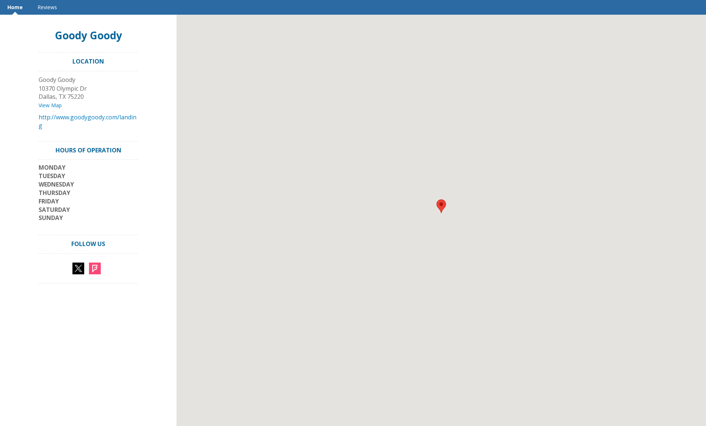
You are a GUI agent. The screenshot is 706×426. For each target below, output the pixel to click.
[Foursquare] (95, 268)
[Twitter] (78, 268)
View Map (50, 105)
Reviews (47, 7)
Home (15, 7)
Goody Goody (88, 35)
